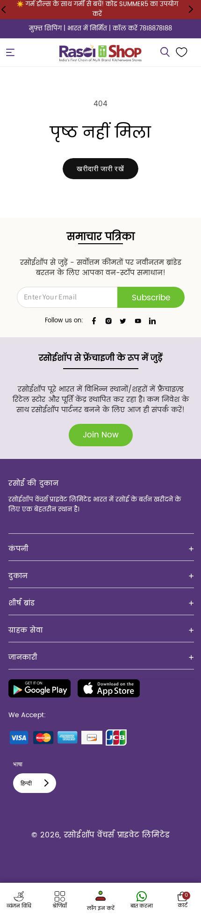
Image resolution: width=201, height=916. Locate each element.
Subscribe (151, 298)
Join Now (101, 435)
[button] (10, 52)
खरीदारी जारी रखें (100, 168)
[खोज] (165, 52)
